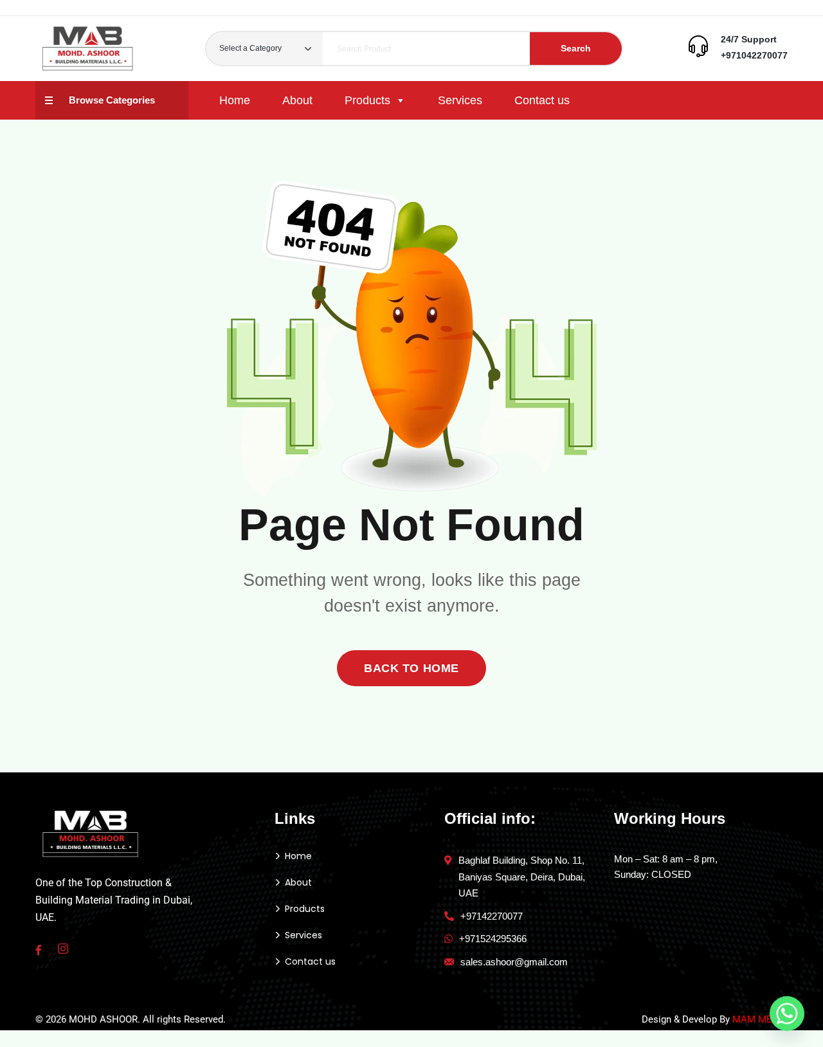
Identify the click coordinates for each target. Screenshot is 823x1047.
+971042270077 (754, 55)
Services (460, 100)
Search (576, 48)
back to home (411, 668)
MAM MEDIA (760, 1019)
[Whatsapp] (787, 1013)
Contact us (542, 100)
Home (234, 100)
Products (367, 100)
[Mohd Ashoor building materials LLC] (88, 48)
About (297, 100)
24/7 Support (749, 39)
